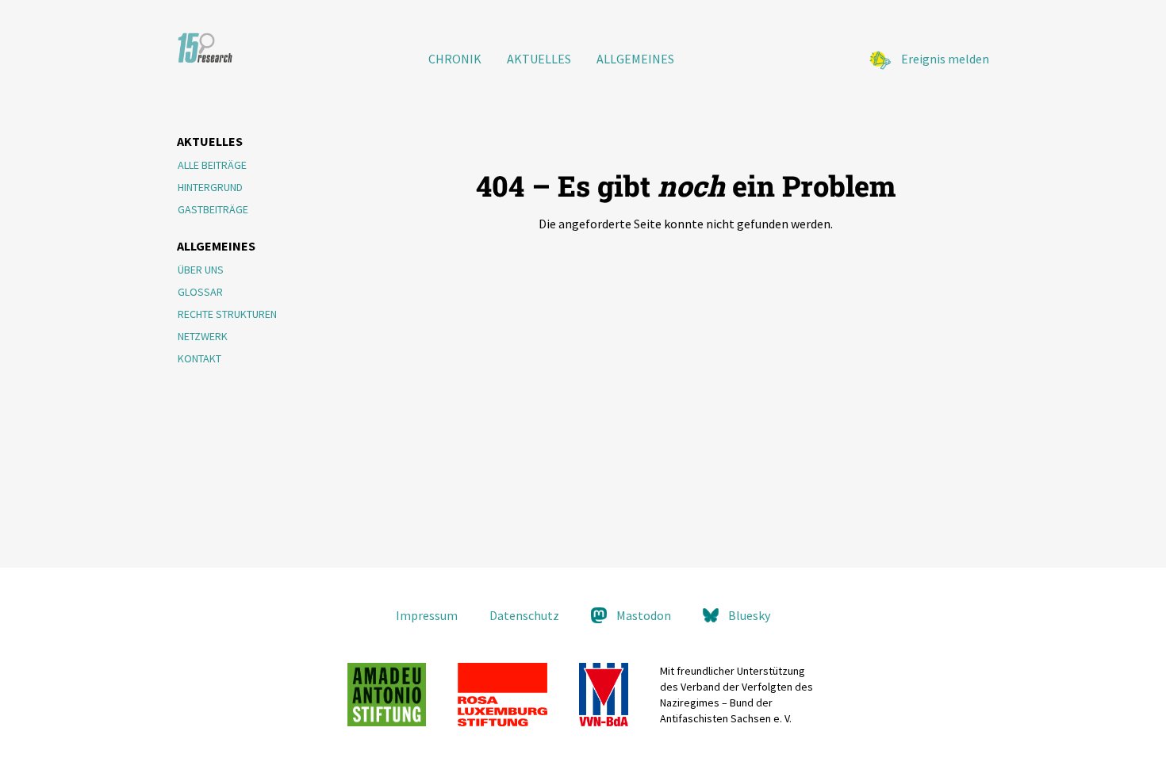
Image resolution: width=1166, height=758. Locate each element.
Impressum (427, 615)
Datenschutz (524, 615)
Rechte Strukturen (227, 314)
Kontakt (199, 358)
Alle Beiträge (212, 165)
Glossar (200, 292)
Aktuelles (539, 59)
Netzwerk (203, 336)
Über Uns (201, 269)
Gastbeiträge (213, 209)
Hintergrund (210, 187)
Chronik (454, 59)
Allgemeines (635, 59)
